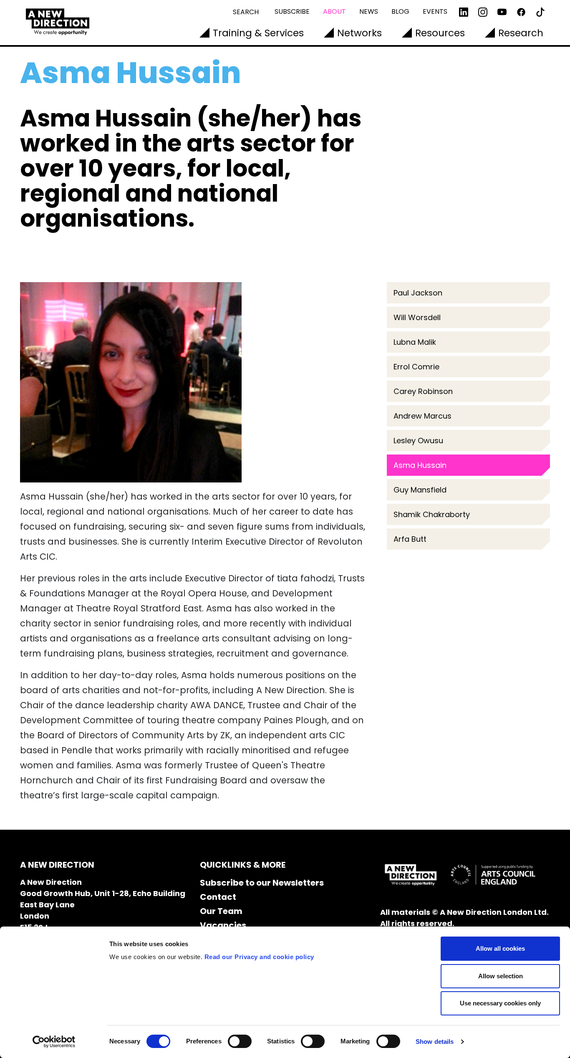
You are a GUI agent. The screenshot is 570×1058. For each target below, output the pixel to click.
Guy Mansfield (419, 490)
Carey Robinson (423, 391)
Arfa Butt (409, 539)
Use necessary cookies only (500, 1003)
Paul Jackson (417, 293)
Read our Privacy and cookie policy (259, 956)
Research (520, 33)
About (334, 11)
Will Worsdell (418, 317)
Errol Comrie (418, 366)
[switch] (240, 1041)
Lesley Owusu (418, 440)
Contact (218, 897)
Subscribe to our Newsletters (262, 883)
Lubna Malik (414, 342)
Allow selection (500, 976)
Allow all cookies (500, 948)
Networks (359, 33)
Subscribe (292, 11)
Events (435, 11)
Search (246, 12)
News (368, 11)
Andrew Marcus (422, 416)
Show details (435, 1041)
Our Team (221, 911)
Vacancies (223, 925)
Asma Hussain (419, 465)
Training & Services (258, 33)
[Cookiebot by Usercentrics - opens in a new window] (54, 1041)
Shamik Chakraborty (431, 514)
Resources (440, 33)
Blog (400, 11)
